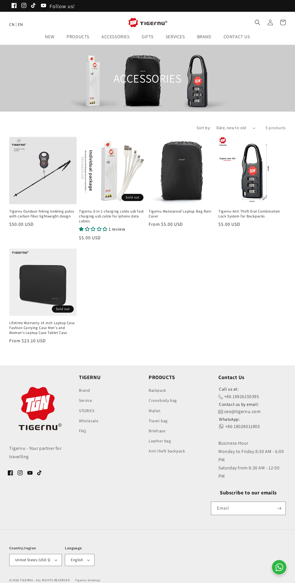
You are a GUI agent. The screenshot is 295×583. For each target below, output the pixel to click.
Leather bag (160, 441)
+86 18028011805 (242, 426)
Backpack (157, 390)
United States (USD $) (32, 559)
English (77, 559)
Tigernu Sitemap (87, 580)
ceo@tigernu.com (242, 411)
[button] (51, 37)
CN (11, 24)
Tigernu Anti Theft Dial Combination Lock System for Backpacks (249, 214)
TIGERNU (26, 580)
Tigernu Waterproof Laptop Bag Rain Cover (180, 214)
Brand (84, 390)
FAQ (82, 430)
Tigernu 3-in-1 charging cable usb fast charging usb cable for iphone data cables (111, 216)
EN (20, 24)
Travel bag (158, 420)
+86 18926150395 (241, 396)
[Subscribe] (279, 508)
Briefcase (157, 430)
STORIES (86, 410)
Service (85, 400)
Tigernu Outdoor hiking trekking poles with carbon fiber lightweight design (41, 214)
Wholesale (88, 420)
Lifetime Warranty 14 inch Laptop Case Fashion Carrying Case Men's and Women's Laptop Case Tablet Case (42, 328)
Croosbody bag (163, 400)
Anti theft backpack (167, 451)
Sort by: (203, 127)
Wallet (155, 410)
